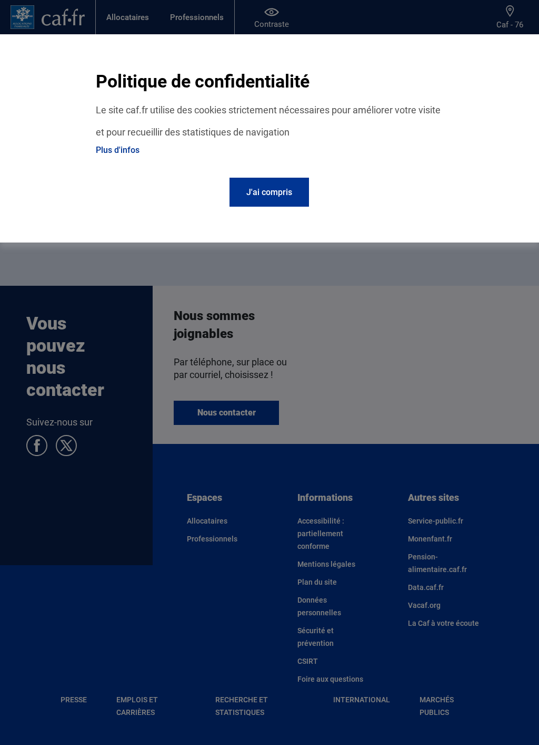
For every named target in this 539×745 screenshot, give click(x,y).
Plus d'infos (117, 150)
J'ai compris (269, 192)
